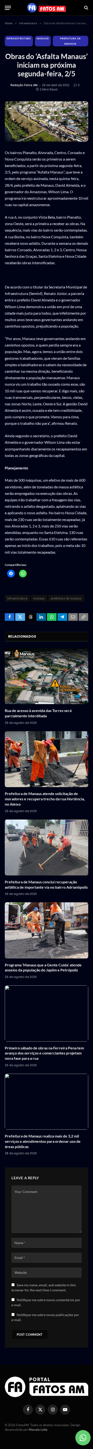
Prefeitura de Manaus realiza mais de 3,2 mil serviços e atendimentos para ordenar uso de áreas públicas (43, 1141)
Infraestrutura (19, 38)
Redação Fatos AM (23, 85)
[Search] (85, 7)
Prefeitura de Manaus (70, 41)
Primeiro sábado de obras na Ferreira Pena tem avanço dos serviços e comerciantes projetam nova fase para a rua (44, 1053)
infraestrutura (17, 598)
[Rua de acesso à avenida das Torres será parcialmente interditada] (46, 676)
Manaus (43, 38)
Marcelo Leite (38, 1429)
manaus (39, 598)
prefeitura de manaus (66, 598)
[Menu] (8, 7)
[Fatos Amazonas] (46, 7)
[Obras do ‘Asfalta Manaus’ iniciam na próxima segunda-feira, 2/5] (46, 121)
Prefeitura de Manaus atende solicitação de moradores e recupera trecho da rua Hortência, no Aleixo (45, 798)
